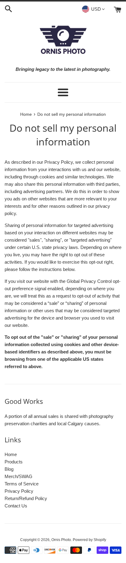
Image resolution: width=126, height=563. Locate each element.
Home (11, 454)
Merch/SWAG (18, 476)
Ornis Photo (61, 540)
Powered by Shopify (89, 540)
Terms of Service (22, 483)
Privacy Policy (19, 491)
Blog (9, 469)
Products (14, 461)
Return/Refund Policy (26, 498)
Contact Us (16, 505)
